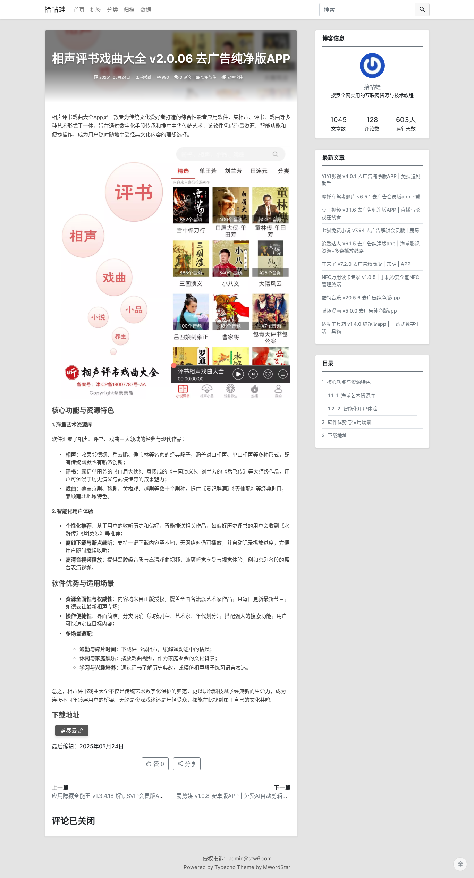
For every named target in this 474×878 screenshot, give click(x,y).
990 (165, 77)
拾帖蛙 (54, 10)
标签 (95, 9)
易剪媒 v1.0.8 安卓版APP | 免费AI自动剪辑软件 (235, 795)
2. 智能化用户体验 (352, 408)
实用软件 (208, 77)
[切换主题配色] (460, 864)
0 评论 (185, 77)
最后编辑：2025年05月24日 (88, 746)
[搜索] (422, 9)
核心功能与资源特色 (346, 382)
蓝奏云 (68, 730)
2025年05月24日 (114, 77)
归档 (129, 9)
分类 (112, 9)
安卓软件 (235, 77)
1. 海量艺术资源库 (351, 395)
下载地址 (334, 435)
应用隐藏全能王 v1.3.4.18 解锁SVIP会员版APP (109, 795)
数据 (145, 9)
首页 (79, 9)
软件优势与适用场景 (346, 422)
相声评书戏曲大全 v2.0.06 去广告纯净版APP (171, 58)
